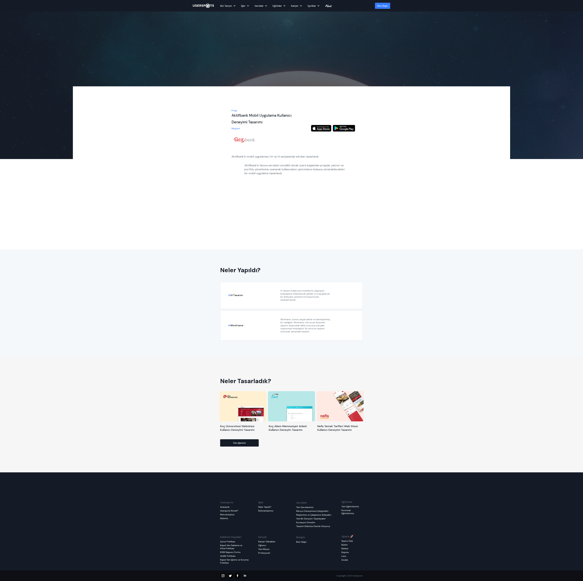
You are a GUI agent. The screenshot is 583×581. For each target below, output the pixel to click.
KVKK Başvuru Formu (230, 552)
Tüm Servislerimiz (304, 507)
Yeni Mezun (263, 549)
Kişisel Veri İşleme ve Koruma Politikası (234, 561)
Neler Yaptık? (264, 507)
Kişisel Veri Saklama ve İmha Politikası (231, 547)
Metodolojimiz (227, 514)
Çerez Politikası (227, 541)
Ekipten (345, 552)
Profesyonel (264, 553)
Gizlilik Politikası (227, 556)
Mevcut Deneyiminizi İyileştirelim (312, 511)
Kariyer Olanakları (266, 541)
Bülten (344, 544)
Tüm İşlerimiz (239, 443)
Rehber (344, 548)
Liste (343, 556)
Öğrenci (262, 545)
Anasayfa (224, 507)
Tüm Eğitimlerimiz (350, 506)
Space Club (347, 541)
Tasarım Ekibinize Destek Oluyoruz (313, 526)
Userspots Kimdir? (229, 510)
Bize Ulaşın (382, 5)
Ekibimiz (224, 518)
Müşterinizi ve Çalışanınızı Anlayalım (313, 514)
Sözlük (344, 560)
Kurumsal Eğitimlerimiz (347, 512)
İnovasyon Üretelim (305, 522)
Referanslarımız (265, 510)
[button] (227, 6)
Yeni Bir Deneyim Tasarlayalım (311, 518)
